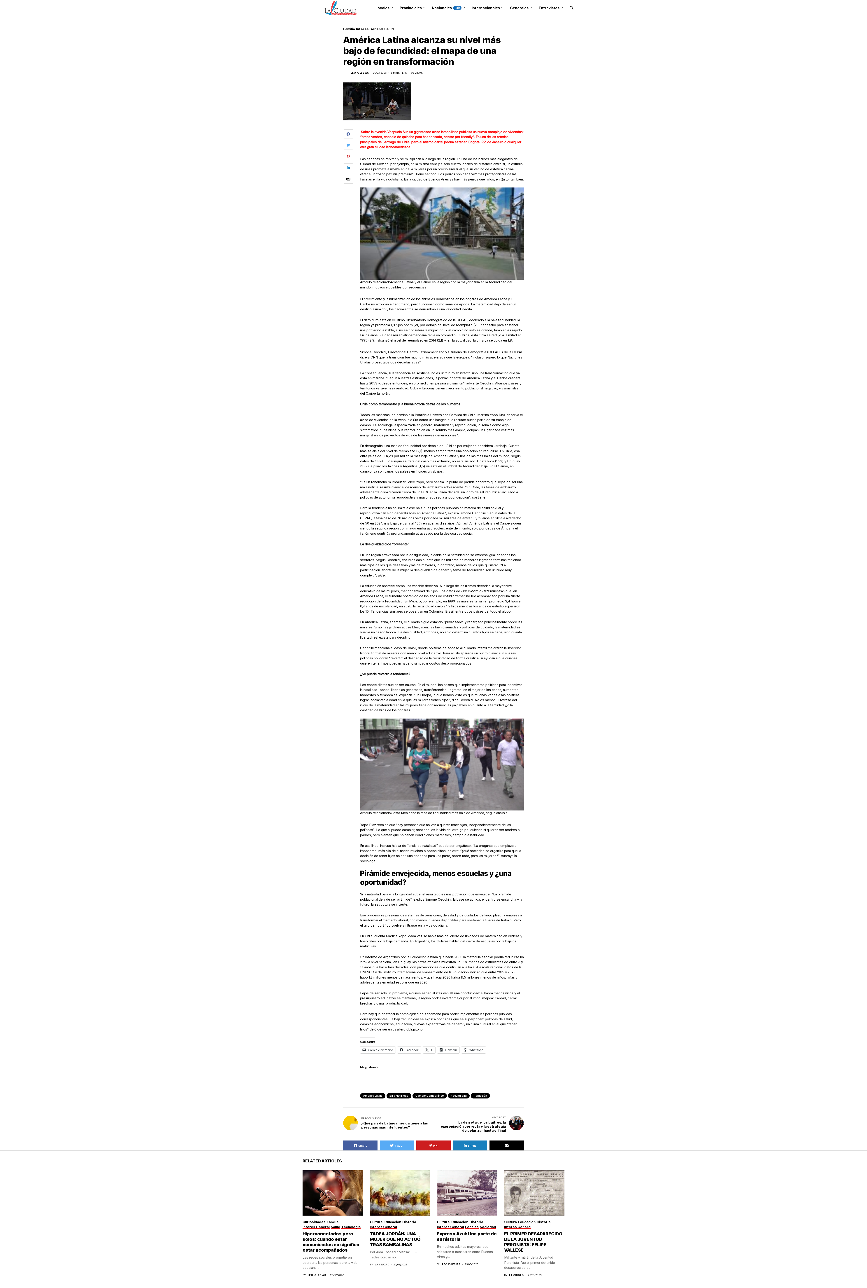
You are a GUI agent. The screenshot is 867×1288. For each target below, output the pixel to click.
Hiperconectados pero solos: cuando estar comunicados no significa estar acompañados (331, 1242)
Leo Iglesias (360, 72)
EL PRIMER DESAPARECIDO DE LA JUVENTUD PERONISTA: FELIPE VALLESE (533, 1242)
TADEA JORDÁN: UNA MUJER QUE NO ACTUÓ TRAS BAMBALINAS (395, 1239)
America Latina (372, 1095)
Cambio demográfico (429, 1095)
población (480, 1095)
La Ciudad (382, 1264)
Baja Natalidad (398, 1095)
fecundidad (459, 1095)
